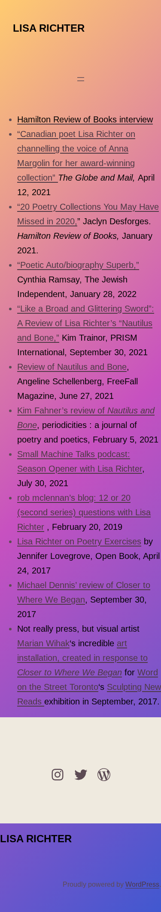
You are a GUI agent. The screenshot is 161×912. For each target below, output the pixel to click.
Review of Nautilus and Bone (72, 366)
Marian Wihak (43, 643)
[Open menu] (80, 79)
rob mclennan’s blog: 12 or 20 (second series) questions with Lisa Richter (84, 512)
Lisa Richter (49, 28)
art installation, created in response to (82, 658)
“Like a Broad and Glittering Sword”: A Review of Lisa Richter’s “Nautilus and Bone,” (85, 323)
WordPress (142, 884)
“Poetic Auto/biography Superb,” (78, 265)
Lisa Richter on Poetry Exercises (79, 541)
